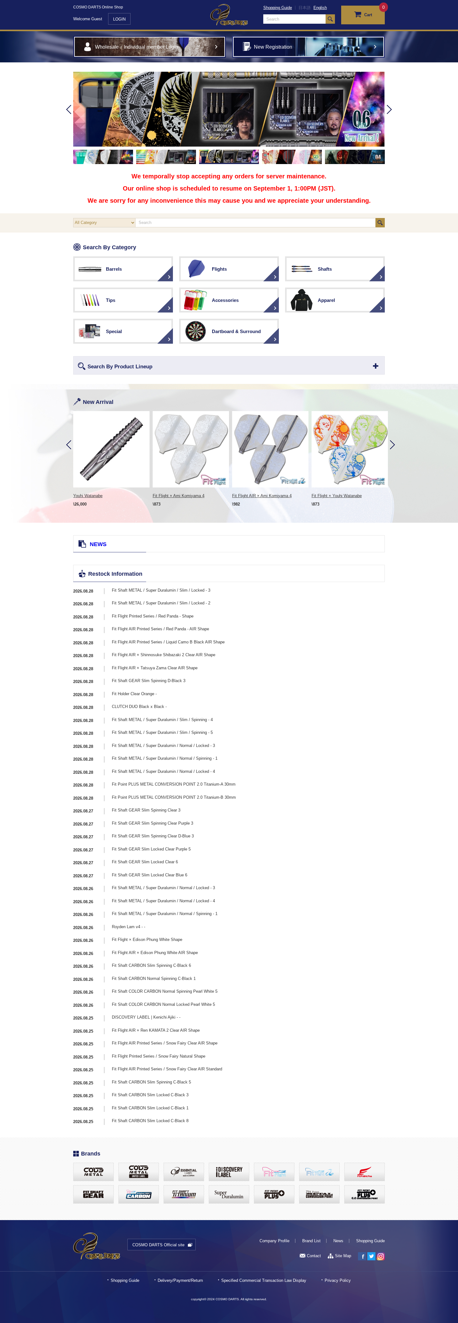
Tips (110, 300)
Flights (219, 269)
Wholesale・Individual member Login (136, 47)
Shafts (325, 269)
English (320, 7)
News (338, 1240)
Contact (314, 1255)
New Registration (273, 47)
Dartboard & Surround (236, 331)
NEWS (98, 544)
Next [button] (389, 118)
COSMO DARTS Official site (158, 1245)
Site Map (343, 1255)
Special (114, 331)
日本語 (304, 7)
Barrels (114, 269)
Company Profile (274, 1240)
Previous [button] (68, 118)
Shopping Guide (277, 7)
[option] (229, 109)
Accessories (225, 300)
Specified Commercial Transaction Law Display (263, 1280)
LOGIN (119, 19)
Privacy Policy (338, 1280)
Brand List (311, 1240)
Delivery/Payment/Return (180, 1280)
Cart (368, 14)
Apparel (326, 300)
